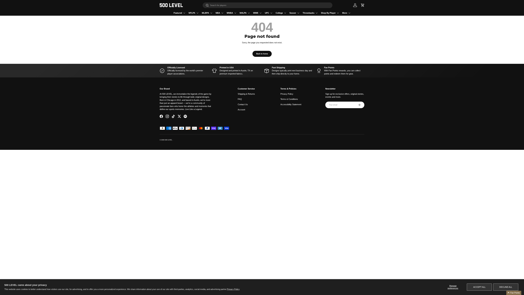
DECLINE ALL (505, 287)
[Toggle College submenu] (285, 13)
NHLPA (243, 13)
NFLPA (192, 13)
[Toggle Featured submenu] (184, 13)
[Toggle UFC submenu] (271, 13)
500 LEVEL (169, 140)
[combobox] (267, 5)
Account (241, 109)
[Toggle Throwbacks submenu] (316, 13)
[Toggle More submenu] (349, 13)
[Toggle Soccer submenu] (298, 13)
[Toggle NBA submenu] (222, 13)
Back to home (262, 54)
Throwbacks (308, 13)
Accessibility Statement (290, 104)
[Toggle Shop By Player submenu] (338, 13)
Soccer (292, 13)
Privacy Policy (233, 289)
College (279, 13)
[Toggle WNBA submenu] (235, 13)
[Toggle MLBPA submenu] (211, 13)
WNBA (230, 13)
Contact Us (243, 104)
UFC (267, 13)
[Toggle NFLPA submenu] (197, 13)
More (344, 13)
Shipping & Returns (246, 94)
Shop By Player (328, 13)
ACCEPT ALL (479, 287)
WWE (255, 13)
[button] (363, 5)
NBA (218, 13)
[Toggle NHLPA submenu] (248, 13)
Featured (178, 13)
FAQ (240, 99)
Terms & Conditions (289, 99)
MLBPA (205, 13)
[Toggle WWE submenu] (260, 13)
